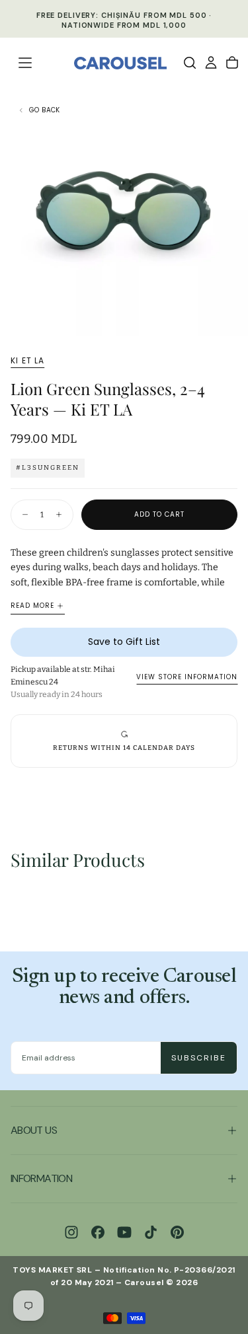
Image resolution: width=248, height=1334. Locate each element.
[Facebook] (98, 1232)
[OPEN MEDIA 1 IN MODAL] (231, 319)
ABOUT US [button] (34, 1130)
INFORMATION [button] (41, 1178)
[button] (25, 62)
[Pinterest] (177, 1232)
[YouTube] (124, 1232)
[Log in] (211, 62)
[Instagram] (71, 1232)
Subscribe (198, 1058)
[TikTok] (151, 1232)
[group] (124, 741)
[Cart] (232, 62)
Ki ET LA (28, 360)
